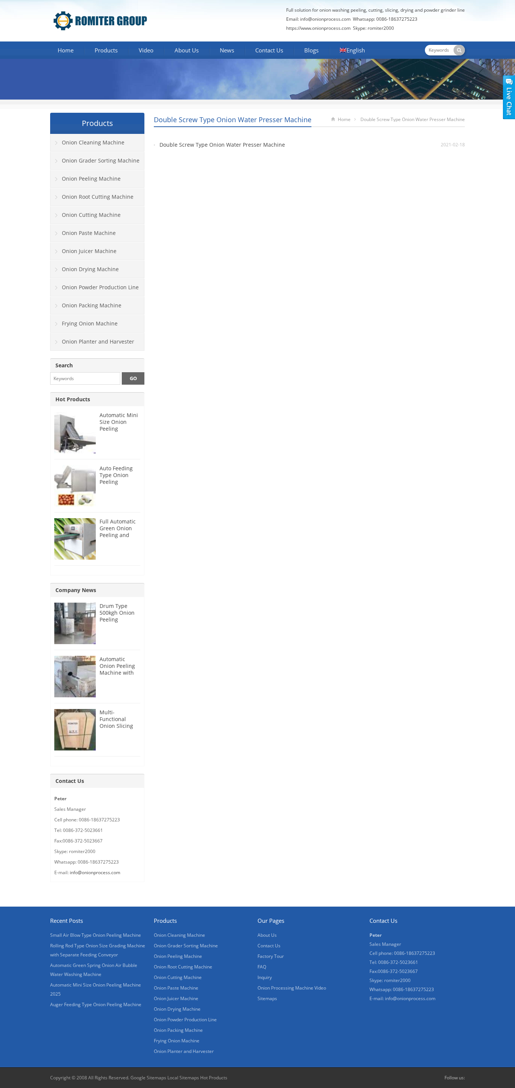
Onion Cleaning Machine (93, 142)
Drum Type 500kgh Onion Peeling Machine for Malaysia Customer (117, 622)
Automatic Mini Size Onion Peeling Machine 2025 (119, 425)
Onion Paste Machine (89, 232)
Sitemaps (267, 998)
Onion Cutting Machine (91, 214)
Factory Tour (271, 956)
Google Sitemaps (148, 1077)
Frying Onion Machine (90, 323)
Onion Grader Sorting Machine (100, 160)
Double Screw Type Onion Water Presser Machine (222, 144)
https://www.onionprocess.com (318, 28)
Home (66, 50)
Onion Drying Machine (90, 269)
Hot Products (72, 399)
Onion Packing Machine (91, 305)
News (227, 50)
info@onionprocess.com (325, 19)
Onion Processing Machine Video (292, 988)
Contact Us (269, 50)
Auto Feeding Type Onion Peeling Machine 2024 (117, 478)
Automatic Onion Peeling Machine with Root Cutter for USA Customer (118, 672)
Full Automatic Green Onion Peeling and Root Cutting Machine (118, 535)
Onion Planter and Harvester (98, 341)
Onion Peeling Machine (91, 178)
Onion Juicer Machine (89, 251)
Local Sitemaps (183, 1077)
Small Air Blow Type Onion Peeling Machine (95, 935)
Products (106, 50)
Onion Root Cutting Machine (97, 196)
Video (146, 50)
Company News (75, 590)
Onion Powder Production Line (100, 287)
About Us (187, 50)
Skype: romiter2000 (373, 28)
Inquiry (265, 977)
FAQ (262, 967)
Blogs (311, 50)
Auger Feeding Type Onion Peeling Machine (95, 1004)
